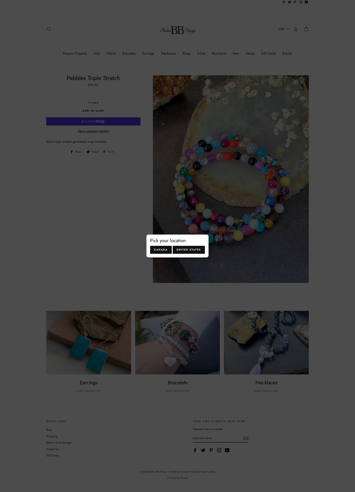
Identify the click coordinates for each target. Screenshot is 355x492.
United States (189, 249)
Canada (161, 249)
